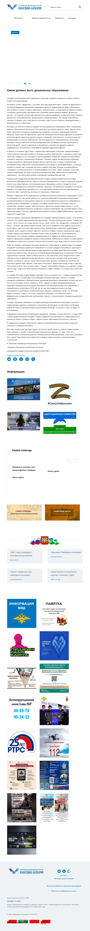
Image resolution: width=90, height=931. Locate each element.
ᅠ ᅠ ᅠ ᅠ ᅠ (63, 881)
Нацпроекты (59, 18)
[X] (21, 360)
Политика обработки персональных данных (64, 886)
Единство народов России (41, 18)
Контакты (64, 875)
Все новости (18, 18)
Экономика (72, 18)
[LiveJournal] (33, 360)
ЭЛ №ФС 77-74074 (14, 901)
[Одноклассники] (15, 360)
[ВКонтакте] (9, 360)
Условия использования (64, 878)
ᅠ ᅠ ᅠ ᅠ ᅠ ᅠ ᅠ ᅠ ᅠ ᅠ (64, 883)
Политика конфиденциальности (63, 891)
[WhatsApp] (27, 360)
